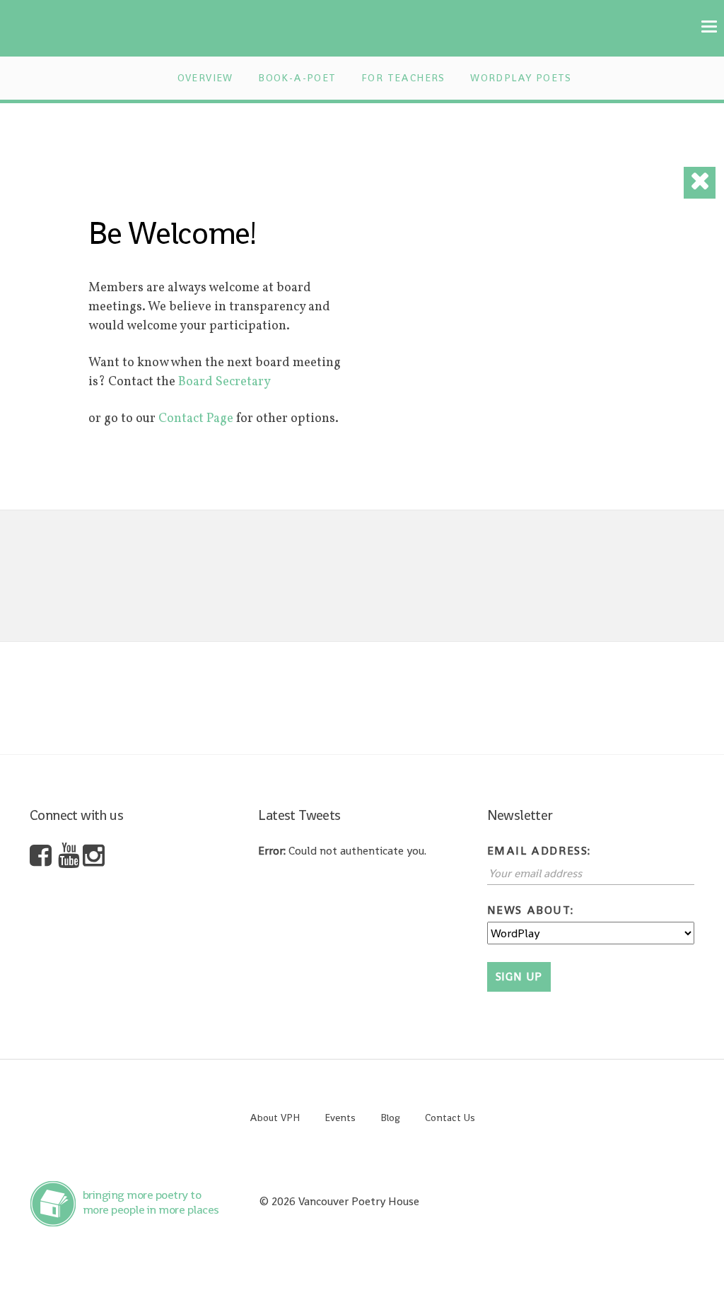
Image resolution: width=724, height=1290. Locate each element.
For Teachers (403, 77)
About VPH (275, 1117)
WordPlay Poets (521, 77)
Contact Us (450, 1117)
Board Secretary (226, 382)
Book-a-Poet (297, 77)
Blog (390, 1117)
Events (340, 1117)
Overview (205, 77)
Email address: (539, 850)
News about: (530, 910)
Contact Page (195, 419)
